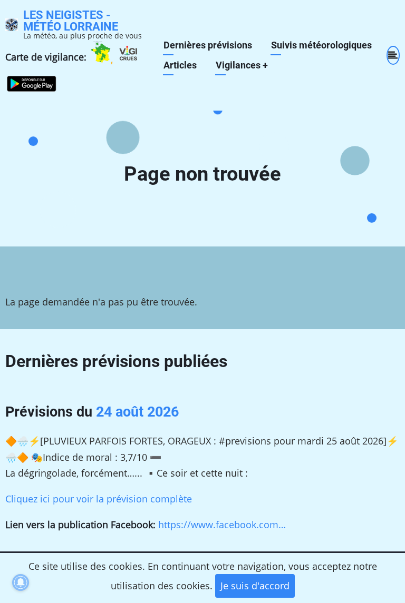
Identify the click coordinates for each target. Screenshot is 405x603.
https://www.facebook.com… (222, 524)
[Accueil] (11, 23)
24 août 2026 (137, 411)
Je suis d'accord (255, 585)
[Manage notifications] (20, 582)
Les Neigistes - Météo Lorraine (70, 20)
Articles (180, 65)
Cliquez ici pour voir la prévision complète (98, 498)
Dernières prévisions (207, 45)
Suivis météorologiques (321, 45)
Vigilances (242, 65)
